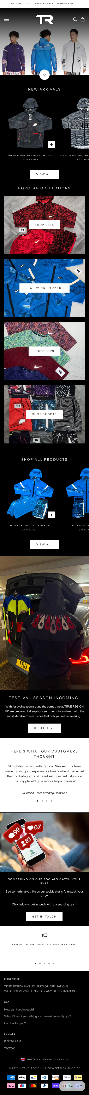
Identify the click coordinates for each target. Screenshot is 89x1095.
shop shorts (44, 414)
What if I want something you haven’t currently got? (37, 1016)
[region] (44, 944)
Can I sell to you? (15, 1023)
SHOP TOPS (44, 351)
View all (44, 544)
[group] (44, 41)
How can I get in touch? (19, 1009)
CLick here (44, 728)
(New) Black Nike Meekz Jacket (30, 155)
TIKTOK (9, 1048)
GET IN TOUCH (44, 916)
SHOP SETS (44, 224)
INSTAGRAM (12, 1041)
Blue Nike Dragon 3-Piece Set (30, 525)
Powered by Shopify (63, 1068)
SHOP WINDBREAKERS (44, 287)
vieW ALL (44, 174)
